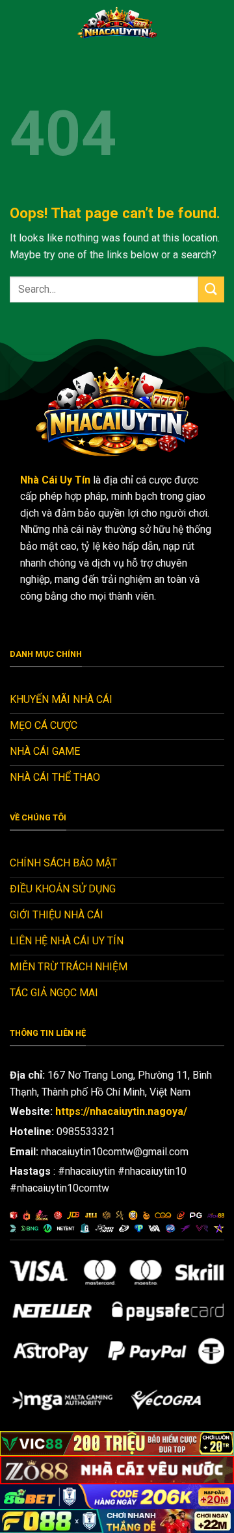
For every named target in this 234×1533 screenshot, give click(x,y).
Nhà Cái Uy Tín (55, 480)
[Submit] (211, 289)
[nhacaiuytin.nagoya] (117, 22)
